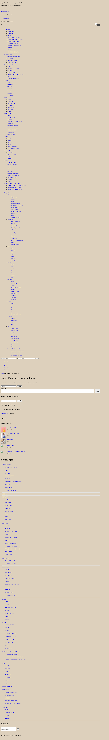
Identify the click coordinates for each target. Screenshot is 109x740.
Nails (9, 99)
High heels (11, 117)
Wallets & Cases (13, 68)
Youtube (6, 368)
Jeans (9, 50)
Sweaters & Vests (13, 41)
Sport (6, 80)
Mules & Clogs (12, 126)
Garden (7, 610)
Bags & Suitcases (13, 78)
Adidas (9, 179)
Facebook (6, 361)
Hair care (10, 101)
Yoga (9, 91)
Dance (9, 89)
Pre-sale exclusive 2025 (10, 651)
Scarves (10, 48)
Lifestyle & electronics (15, 74)
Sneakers (10, 132)
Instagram (6, 363)
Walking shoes (12, 128)
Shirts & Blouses (13, 52)
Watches (7, 150)
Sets (6, 517)
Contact (6, 370)
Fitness (9, 93)
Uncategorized (7, 686)
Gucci (9, 169)
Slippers (10, 124)
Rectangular (12, 154)
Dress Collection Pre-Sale (16, 185)
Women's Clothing (11, 563)
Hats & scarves (12, 43)
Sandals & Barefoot (14, 121)
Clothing (5, 558)
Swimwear (8, 552)
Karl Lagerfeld (13, 173)
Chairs (9, 140)
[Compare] (90, 25)
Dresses (10, 33)
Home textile (12, 146)
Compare (12, 413)
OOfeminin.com (5, 11)
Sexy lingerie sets (13, 62)
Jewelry (10, 66)
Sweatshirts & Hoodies (15, 39)
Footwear (7, 113)
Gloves (10, 70)
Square (10, 152)
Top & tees (10, 31)
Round (9, 158)
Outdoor (10, 95)
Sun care (10, 105)
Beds (9, 144)
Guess (9, 167)
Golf (9, 82)
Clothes (7, 29)
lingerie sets (12, 60)
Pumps (9, 119)
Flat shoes (11, 134)
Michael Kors (12, 177)
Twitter (6, 366)
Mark (6, 160)
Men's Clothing (10, 560)
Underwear (8, 54)
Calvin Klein (11, 163)
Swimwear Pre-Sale (14, 187)
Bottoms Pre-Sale (11, 654)
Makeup (10, 109)
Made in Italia (12, 165)
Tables (9, 142)
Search (3, 388)
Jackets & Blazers (13, 37)
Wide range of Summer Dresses (15, 660)
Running (10, 85)
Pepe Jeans (11, 171)
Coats (9, 35)
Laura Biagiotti (13, 175)
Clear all (4, 413)
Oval (9, 156)
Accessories (8, 64)
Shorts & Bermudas (14, 46)
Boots (9, 115)
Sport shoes (11, 130)
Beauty (6, 97)
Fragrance (11, 107)
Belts (9, 76)
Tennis (9, 87)
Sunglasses (11, 72)
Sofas (9, 138)
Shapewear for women (13, 704)
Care (9, 111)
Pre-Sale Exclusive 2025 (12, 183)
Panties (10, 58)
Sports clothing (10, 543)
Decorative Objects (14, 148)
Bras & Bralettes (13, 56)
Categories (7, 193)
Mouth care (11, 103)
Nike (9, 181)
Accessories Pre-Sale (14, 189)
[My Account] (92, 25)
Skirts (7, 540)
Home (6, 136)
